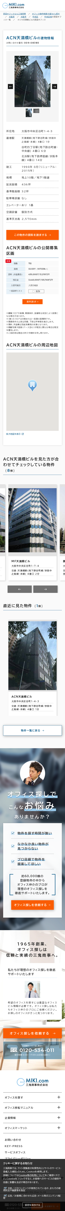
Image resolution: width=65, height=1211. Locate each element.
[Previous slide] (20, 589)
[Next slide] (45, 589)
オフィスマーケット (16, 1128)
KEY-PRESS (14, 1146)
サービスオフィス (15, 1152)
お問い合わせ (13, 1140)
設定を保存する (32, 1205)
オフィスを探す (14, 1097)
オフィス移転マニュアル (19, 1107)
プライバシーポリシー (18, 1158)
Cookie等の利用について (32, 1175)
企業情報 (10, 1118)
